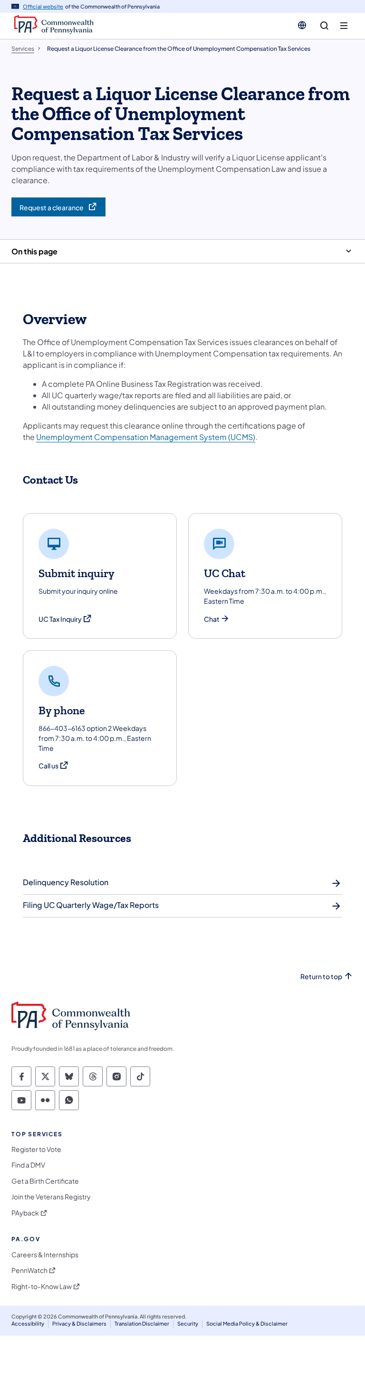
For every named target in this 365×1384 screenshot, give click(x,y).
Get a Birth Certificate (45, 1181)
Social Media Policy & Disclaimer (247, 1323)
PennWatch (29, 1270)
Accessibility (27, 1323)
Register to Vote (36, 1149)
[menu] (344, 26)
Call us (53, 766)
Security (187, 1323)
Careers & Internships (44, 1255)
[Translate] (302, 25)
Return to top (321, 977)
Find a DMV (28, 1165)
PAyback (25, 1213)
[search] (324, 26)
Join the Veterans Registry (51, 1197)
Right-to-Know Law (41, 1286)
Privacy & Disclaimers (79, 1323)
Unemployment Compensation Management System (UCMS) (145, 437)
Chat (212, 619)
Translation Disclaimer (142, 1323)
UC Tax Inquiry (65, 619)
